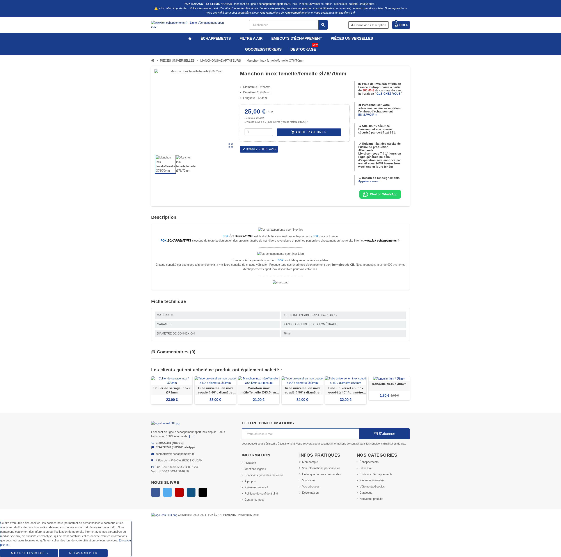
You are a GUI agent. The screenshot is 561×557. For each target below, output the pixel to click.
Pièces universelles (372, 480)
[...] (191, 436)
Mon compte (310, 462)
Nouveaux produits (371, 498)
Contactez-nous (255, 499)
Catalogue (366, 492)
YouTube (179, 492)
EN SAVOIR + (367, 114)
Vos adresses (311, 486)
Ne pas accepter (83, 553)
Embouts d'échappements (376, 474)
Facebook (155, 492)
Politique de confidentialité (261, 493)
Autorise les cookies (29, 553)
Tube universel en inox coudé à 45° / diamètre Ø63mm (345, 390)
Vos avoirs (309, 480)
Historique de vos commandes (321, 474)
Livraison (250, 462)
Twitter (167, 492)
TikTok (203, 492)
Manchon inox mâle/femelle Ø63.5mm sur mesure (258, 390)
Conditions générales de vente (264, 475)
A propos (250, 481)
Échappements (369, 462)
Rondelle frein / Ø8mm (389, 384)
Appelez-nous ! (369, 181)
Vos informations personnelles (321, 468)
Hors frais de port (254, 118)
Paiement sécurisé (256, 487)
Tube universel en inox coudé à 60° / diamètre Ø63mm (215, 390)
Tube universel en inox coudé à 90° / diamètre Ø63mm (302, 390)
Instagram (191, 492)
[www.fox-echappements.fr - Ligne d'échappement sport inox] (190, 24)
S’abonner (386, 434)
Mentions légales (255, 469)
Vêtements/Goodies (372, 486)
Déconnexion (310, 492)
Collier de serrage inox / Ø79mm (171, 390)
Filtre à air (366, 468)
